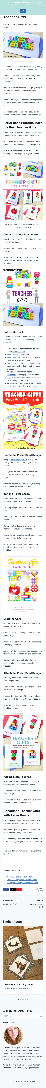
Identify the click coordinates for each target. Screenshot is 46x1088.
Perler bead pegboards (17, 357)
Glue (9, 378)
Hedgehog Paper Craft (36, 904)
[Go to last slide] (6, 962)
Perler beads (12, 354)
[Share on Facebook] (6, 889)
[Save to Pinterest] (19, 889)
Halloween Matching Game (19, 984)
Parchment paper (14, 363)
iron (11, 372)
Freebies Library (19, 352)
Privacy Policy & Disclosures (14, 1065)
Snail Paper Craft (10, 902)
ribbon (20, 386)
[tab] (18, 999)
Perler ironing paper (33, 363)
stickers (10, 386)
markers (37, 383)
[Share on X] (13, 889)
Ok (23, 11)
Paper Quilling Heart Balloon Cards (22, 880)
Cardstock (11, 375)
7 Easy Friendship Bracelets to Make (22, 883)
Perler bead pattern (18, 460)
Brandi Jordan (12, 988)
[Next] (40, 962)
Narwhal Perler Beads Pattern (20, 877)
